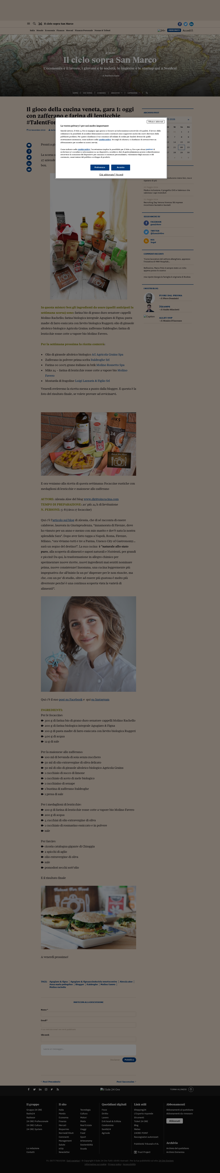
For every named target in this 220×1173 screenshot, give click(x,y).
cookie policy (105, 139)
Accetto (121, 167)
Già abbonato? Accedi (111, 174)
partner (149, 149)
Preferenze (100, 167)
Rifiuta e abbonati (155, 122)
